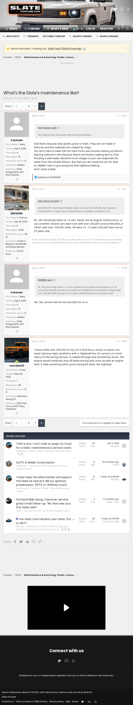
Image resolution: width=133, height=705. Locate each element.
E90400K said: (45, 280)
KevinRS (115, 446)
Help (68, 701)
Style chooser (9, 696)
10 (19, 156)
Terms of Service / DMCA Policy (31, 701)
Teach (9, 98)
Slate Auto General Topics (58, 451)
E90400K (17, 213)
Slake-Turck (112, 501)
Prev (8, 106)
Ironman (17, 140)
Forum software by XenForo (30, 692)
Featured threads (54, 36)
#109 (124, 341)
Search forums (82, 36)
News (13, 28)
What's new (59, 28)
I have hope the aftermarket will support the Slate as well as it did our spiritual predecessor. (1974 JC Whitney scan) (44, 481)
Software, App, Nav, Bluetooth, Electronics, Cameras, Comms (42, 528)
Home (75, 701)
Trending (32, 36)
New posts (12, 36)
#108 (124, 268)
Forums (34, 28)
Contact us (8, 701)
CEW (18, 510)
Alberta (21, 164)
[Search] (127, 28)
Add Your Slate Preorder (65, 48)
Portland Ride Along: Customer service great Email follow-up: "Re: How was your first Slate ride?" (43, 503)
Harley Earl (21, 465)
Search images (108, 36)
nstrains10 (17, 365)
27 (35, 98)
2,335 (21, 229)
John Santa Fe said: (48, 201)
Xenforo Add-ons (75, 692)
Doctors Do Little (111, 521)
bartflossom (22, 451)
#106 (124, 115)
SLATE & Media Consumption (35, 462)
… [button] (22, 106)
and (49, 177)
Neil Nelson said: (47, 127)
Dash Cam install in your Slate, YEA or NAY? (43, 521)
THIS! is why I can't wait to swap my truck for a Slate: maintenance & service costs (44, 446)
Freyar (116, 464)
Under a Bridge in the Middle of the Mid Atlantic (16, 244)
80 (19, 385)
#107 (124, 189)
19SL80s (115, 479)
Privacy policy (56, 701)
